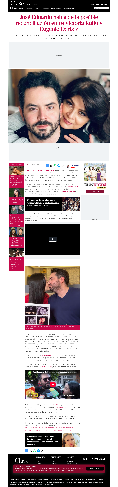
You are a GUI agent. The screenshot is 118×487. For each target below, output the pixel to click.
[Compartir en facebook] (47, 166)
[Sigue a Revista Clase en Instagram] (33, 4)
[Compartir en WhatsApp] (54, 166)
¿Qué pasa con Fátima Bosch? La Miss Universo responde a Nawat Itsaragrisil (17, 242)
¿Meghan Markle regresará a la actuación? (16, 201)
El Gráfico (54, 461)
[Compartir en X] (51, 166)
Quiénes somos (31, 479)
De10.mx (54, 463)
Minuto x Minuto (70, 8)
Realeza (45, 8)
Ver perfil (72, 167)
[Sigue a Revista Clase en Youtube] (36, 4)
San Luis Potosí (72, 463)
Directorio (53, 479)
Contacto (45, 479)
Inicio (21, 8)
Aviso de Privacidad (71, 470)
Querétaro (70, 461)
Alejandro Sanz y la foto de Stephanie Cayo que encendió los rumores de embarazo (16, 181)
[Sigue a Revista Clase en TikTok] (30, 4)
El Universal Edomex (71, 474)
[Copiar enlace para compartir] (62, 166)
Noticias (29, 8)
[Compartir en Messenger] (58, 166)
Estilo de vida (56, 8)
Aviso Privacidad (91, 479)
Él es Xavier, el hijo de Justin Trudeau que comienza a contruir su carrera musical (16, 263)
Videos (82, 479)
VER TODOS (95, 192)
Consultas (54, 475)
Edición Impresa (14, 479)
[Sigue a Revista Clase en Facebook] (28, 4)
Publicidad (66, 479)
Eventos (37, 8)
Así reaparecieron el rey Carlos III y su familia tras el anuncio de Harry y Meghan (16, 220)
